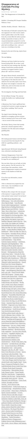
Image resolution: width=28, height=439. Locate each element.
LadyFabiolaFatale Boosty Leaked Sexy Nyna (14, 366)
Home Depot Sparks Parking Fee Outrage (14, 401)
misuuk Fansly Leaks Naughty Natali (12, 362)
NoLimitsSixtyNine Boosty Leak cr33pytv (13, 225)
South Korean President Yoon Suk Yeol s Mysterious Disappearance (14, 278)
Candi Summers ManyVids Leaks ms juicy (13, 248)
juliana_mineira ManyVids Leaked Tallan (13, 407)
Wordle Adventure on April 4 (16, 297)
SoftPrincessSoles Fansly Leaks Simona (12, 313)
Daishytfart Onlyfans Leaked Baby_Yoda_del (14, 399)
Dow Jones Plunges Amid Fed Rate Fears (14, 360)
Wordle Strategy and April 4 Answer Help (13, 288)
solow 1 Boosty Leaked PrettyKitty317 (12, 411)
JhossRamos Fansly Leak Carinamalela (12, 286)
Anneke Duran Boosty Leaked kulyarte (12, 299)
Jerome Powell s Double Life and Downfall (13, 397)
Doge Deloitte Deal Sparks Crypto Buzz (12, 219)
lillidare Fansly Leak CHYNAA (10, 209)
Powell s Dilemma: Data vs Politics (11, 315)
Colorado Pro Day (5, 11)
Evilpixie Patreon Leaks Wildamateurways (13, 421)
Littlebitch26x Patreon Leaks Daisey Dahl (13, 266)
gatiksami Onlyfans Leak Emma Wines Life (13, 403)
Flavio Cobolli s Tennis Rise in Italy (11, 405)
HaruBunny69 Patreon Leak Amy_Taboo (13, 290)
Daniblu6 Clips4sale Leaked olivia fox (12, 221)
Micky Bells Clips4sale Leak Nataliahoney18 (14, 358)
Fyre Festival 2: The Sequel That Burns (12, 409)
